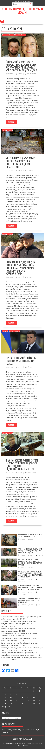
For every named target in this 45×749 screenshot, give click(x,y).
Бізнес (11, 35)
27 (16, 704)
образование (31, 473)
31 (40, 704)
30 (34, 704)
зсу (39, 555)
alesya (20, 74)
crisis (31, 539)
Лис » (9, 706)
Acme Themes (22, 746)
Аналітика (5, 331)
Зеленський (22, 594)
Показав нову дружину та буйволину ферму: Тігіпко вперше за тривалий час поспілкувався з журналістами (20, 267)
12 (11, 697)
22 (28, 700)
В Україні (17, 35)
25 (5, 704)
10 (40, 694)
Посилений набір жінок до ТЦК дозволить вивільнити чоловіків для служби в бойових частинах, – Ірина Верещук (30, 574)
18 (5, 700)
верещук (21, 582)
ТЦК (42, 555)
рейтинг (29, 367)
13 (16, 697)
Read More (11, 122)
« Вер (4, 706)
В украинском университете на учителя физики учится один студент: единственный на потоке (22, 464)
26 (11, 704)
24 (40, 700)
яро (34, 74)
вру (39, 605)
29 (28, 704)
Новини (23, 35)
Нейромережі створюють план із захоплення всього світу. (30, 535)
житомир (29, 170)
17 (40, 697)
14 (22, 697)
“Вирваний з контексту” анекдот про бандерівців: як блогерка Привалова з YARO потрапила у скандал (21, 66)
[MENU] (2, 21)
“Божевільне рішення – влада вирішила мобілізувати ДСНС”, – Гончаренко (30, 600)
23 (34, 700)
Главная (4, 626)
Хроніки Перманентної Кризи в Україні (22, 11)
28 (22, 704)
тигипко (29, 277)
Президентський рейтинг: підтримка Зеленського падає (21, 361)
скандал (29, 74)
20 (16, 700)
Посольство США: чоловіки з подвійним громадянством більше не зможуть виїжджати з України (30, 562)
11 (5, 697)
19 (11, 700)
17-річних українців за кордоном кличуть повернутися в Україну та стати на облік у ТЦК (30, 551)
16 (34, 697)
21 (22, 700)
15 (28, 697)
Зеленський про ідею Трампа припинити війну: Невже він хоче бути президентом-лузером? (30, 587)
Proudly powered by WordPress (14, 743)
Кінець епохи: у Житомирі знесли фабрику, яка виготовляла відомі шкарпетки (20, 162)
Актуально (5, 35)
